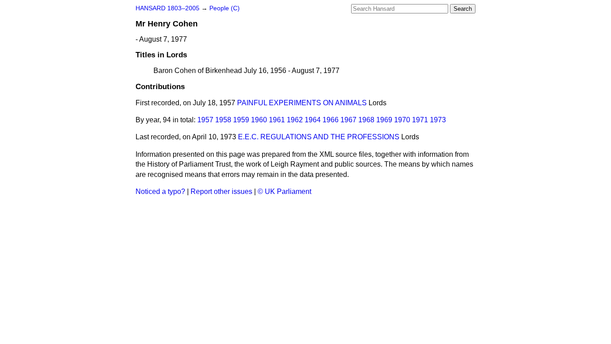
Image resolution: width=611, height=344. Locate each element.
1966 (330, 120)
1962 (295, 120)
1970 (402, 120)
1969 (384, 120)
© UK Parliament (284, 191)
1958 (223, 120)
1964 (313, 120)
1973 (438, 120)
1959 (241, 120)
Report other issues (221, 191)
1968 (366, 120)
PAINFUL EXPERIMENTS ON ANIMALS (302, 103)
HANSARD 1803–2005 (167, 8)
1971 (420, 120)
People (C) (224, 8)
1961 (277, 120)
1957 (205, 120)
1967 (348, 120)
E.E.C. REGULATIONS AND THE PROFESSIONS (318, 137)
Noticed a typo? (160, 191)
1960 (259, 120)
